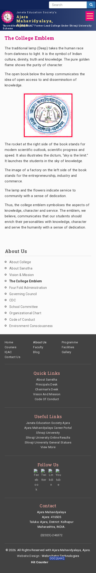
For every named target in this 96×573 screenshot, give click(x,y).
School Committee (23, 307)
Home (9, 342)
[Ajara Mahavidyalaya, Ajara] (7, 16)
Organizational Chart (25, 313)
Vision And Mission (46, 394)
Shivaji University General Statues (48, 442)
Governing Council (23, 294)
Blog (36, 352)
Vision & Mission (21, 275)
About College (20, 262)
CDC (12, 300)
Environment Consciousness (31, 326)
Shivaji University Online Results (48, 437)
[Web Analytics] (57, 562)
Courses (10, 347)
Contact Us (12, 357)
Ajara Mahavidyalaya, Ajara (34, 21)
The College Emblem (25, 281)
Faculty (38, 347)
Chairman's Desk (46, 389)
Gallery (66, 352)
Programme (70, 342)
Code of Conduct (22, 319)
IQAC (8, 352)
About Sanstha (20, 268)
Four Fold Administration (28, 288)
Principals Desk (47, 384)
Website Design (28, 556)
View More (48, 447)
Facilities (68, 347)
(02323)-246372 (51, 535)
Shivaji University (48, 432)
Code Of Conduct (47, 399)
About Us (39, 342)
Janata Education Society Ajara (48, 423)
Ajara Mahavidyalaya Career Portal (48, 428)
